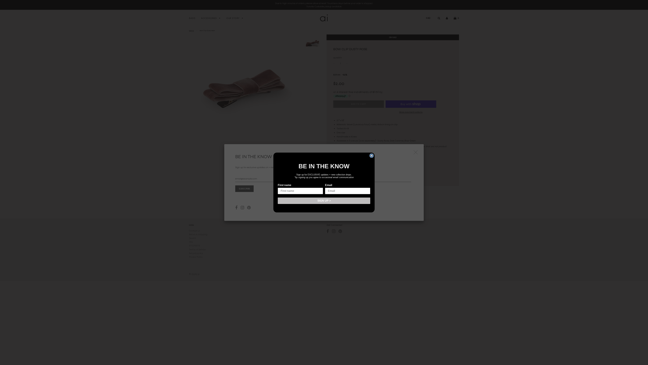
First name (284, 185)
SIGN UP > (324, 200)
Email (328, 185)
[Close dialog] (371, 155)
